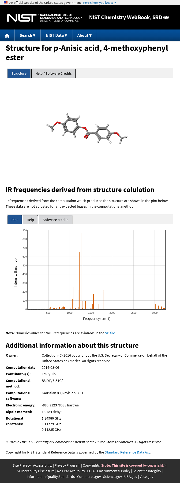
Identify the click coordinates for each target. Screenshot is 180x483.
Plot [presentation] (14, 219)
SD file (110, 333)
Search (26, 35)
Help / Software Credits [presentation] (53, 73)
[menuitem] (7, 35)
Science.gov (112, 476)
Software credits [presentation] (55, 219)
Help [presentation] (30, 219)
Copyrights (91, 465)
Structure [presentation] (18, 73)
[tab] (19, 73)
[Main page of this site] (7, 35)
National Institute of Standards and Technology (44, 17)
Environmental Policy (113, 470)
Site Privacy (22, 465)
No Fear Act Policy (71, 470)
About (82, 35)
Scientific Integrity (147, 470)
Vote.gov (146, 476)
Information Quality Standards (51, 476)
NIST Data (55, 35)
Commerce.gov (89, 476)
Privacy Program (67, 465)
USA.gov (130, 476)
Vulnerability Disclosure (36, 470)
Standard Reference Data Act (127, 452)
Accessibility (42, 465)
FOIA (91, 470)
